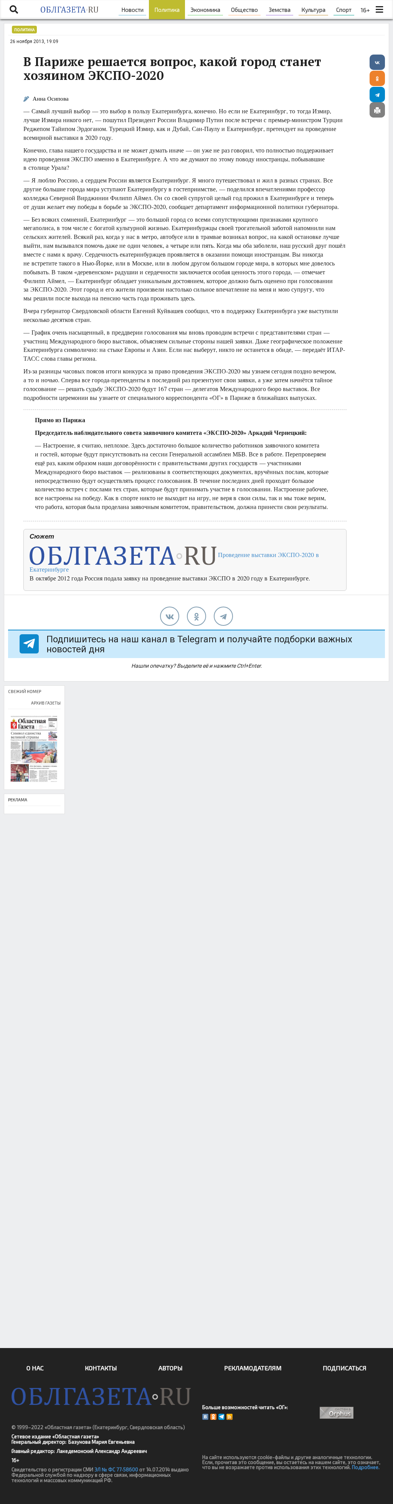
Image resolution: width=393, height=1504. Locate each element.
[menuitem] (132, 9)
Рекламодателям (253, 1367)
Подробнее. (366, 1467)
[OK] (213, 1417)
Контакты (101, 1367)
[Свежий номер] (34, 749)
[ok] (196, 616)
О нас (35, 1367)
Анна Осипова (51, 98)
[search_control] (13, 9)
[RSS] (229, 1417)
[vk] (169, 616)
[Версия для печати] (377, 110)
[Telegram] (377, 94)
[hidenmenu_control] (379, 9)
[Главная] (69, 9)
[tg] (223, 616)
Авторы (171, 1367)
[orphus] (337, 1413)
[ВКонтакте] (377, 62)
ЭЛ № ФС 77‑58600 (116, 1469)
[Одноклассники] (377, 78)
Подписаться (345, 1367)
